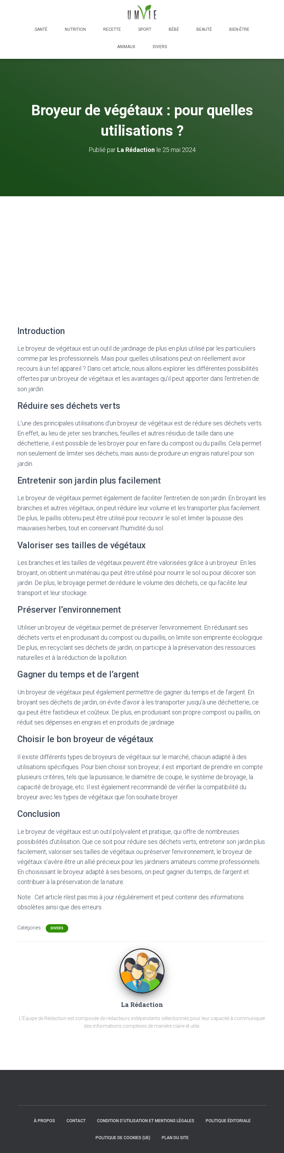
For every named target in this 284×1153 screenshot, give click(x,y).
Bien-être (239, 29)
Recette (112, 29)
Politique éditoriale (228, 1120)
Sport (144, 29)
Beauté (204, 29)
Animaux (126, 46)
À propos (44, 1120)
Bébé (174, 29)
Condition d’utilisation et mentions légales (145, 1120)
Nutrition (75, 29)
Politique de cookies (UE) (123, 1137)
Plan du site (175, 1137)
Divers (160, 46)
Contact (76, 1120)
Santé (41, 29)
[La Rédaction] (142, 970)
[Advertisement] (142, 248)
